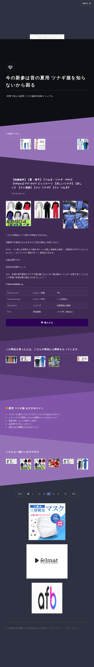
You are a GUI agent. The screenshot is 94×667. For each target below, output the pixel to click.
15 (49, 494)
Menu (85, 3)
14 (44, 494)
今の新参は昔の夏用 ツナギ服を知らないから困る (27, 628)
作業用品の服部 (64, 305)
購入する (48, 322)
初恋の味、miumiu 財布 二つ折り (23, 420)
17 (58, 494)
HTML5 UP (74, 628)
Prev (20, 494)
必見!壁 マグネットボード (20, 424)
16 (53, 494)
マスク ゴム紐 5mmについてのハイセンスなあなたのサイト (35, 414)
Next (74, 494)
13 (39, 494)
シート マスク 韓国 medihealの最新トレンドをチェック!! (33, 417)
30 (65, 494)
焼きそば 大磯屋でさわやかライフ (24, 427)
